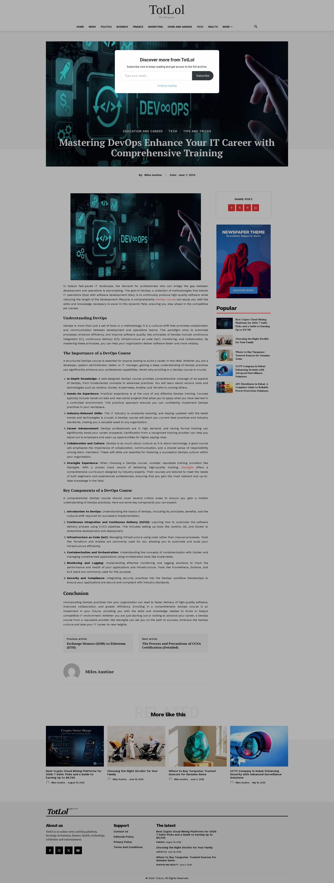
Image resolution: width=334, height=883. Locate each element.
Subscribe (202, 75)
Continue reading (167, 85)
